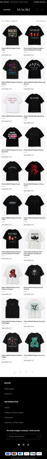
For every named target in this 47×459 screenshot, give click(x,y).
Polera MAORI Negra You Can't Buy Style (12, 151)
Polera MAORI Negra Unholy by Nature (12, 83)
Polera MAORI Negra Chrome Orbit (11, 218)
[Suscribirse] (37, 436)
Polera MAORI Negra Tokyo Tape (11, 49)
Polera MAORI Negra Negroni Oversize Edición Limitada (34, 49)
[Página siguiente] (32, 371)
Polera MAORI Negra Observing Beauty (34, 83)
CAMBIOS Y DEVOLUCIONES (13, 413)
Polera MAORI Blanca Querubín (34, 321)
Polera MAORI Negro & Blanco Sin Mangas (12, 322)
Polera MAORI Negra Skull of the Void (33, 288)
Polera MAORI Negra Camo (11, 184)
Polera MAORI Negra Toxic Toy (34, 355)
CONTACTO (8, 394)
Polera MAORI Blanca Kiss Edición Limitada (11, 288)
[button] (6, 9)
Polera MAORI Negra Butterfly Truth (34, 117)
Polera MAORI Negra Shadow (34, 150)
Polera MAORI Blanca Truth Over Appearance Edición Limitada (33, 253)
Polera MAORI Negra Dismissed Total (34, 218)
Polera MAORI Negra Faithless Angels (12, 356)
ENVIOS (7, 408)
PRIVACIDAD (8, 418)
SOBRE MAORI (9, 389)
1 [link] (14, 372)
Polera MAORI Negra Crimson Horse (34, 185)
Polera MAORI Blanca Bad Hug (12, 116)
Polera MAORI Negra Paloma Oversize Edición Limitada (11, 252)
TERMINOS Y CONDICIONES (13, 423)
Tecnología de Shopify (29, 458)
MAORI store (19, 458)
